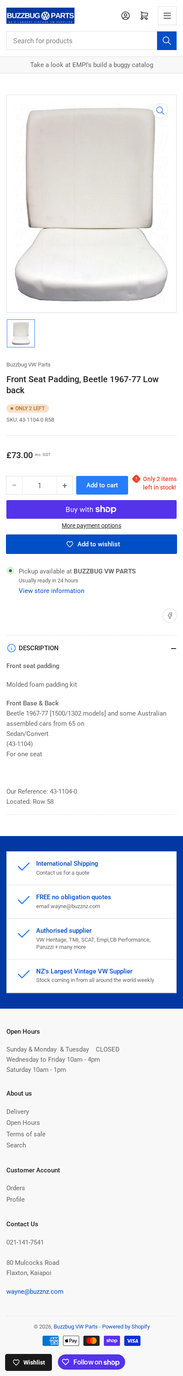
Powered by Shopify (126, 1326)
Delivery (17, 1112)
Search (16, 1145)
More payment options (91, 525)
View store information (51, 591)
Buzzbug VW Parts (28, 364)
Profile (15, 1199)
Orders (15, 1188)
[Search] (166, 41)
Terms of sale (26, 1134)
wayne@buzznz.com (34, 1291)
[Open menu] (167, 15)
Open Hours (23, 1123)
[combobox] (91, 40)
